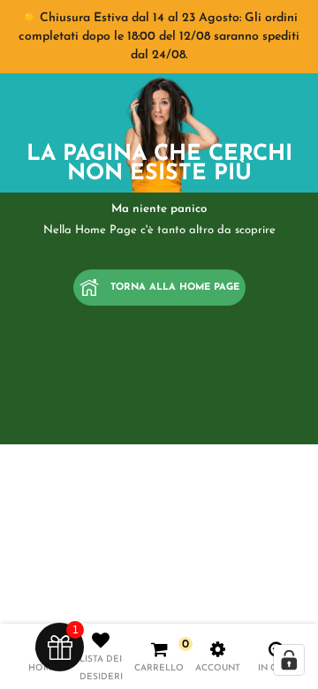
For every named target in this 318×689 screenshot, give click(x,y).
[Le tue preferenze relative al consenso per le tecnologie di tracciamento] (289, 660)
